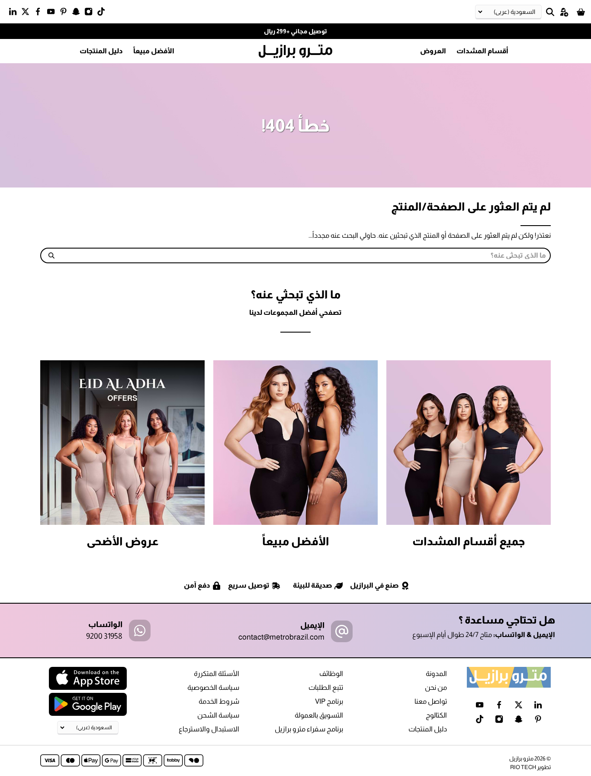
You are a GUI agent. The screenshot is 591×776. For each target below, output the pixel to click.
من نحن (436, 687)
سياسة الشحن (218, 715)
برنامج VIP (329, 701)
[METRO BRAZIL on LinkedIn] (15, 13)
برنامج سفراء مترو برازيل (309, 729)
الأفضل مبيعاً (153, 51)
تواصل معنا (430, 701)
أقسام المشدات (482, 51)
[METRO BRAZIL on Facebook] (40, 13)
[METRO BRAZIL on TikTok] (103, 13)
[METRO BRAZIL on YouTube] (53, 13)
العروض (433, 51)
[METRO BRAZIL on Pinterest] (65, 13)
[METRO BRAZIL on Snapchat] (78, 13)
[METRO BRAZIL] (295, 51)
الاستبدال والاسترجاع (209, 729)
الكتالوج (436, 715)
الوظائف (331, 673)
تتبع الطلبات (325, 687)
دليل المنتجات (101, 51)
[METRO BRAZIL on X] (27, 13)
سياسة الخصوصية (213, 687)
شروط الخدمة (219, 701)
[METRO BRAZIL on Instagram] (90, 13)
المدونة (436, 673)
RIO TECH (523, 767)
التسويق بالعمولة (319, 715)
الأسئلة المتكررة (216, 673)
